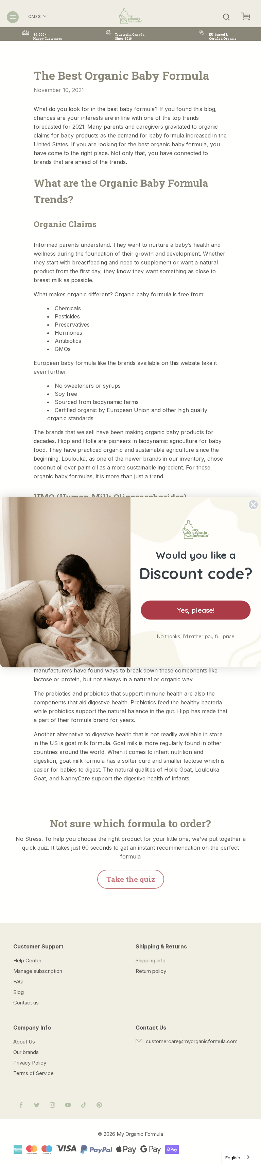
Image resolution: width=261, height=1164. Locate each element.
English (232, 1157)
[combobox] (238, 1157)
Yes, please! (195, 610)
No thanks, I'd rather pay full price (195, 636)
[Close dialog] (253, 504)
